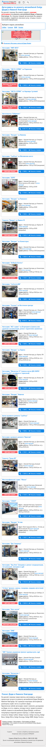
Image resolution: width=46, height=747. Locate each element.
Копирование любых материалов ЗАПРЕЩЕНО (23, 734)
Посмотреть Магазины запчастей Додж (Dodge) (17, 43)
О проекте (9, 732)
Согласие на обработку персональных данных (28, 732)
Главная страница (7, 721)
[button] (16, 38)
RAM (15, 27)
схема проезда (25, 55)
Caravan (10, 27)
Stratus (20, 27)
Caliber (4, 27)
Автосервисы (17, 721)
